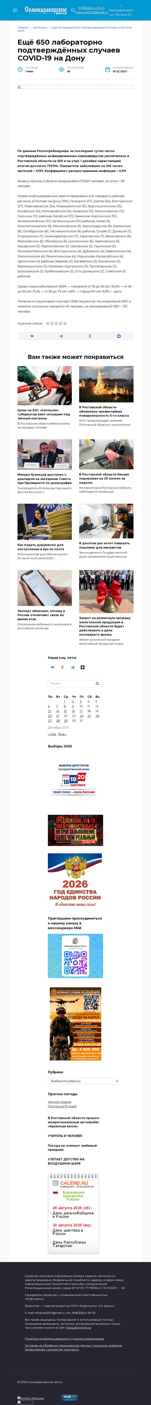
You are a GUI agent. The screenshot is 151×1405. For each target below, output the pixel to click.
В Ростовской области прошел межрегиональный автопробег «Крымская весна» (73, 1122)
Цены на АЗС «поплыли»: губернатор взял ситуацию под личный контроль (43, 414)
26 (97, 716)
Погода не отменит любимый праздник (72, 1147)
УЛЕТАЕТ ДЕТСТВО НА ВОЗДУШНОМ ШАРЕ (66, 1161)
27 (50, 721)
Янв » (62, 734)
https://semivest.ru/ (78, 1327)
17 (81, 711)
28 (58, 721)
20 (50, 716)
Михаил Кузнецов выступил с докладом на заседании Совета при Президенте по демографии (44, 479)
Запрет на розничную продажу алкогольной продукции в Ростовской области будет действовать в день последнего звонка (105, 626)
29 (66, 721)
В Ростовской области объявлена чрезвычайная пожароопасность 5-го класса (104, 411)
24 (81, 716)
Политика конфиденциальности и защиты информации (64, 1338)
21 (57, 716)
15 (65, 711)
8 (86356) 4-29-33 (92, 8)
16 (73, 711)
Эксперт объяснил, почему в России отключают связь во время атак (41, 615)
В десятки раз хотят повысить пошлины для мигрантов (104, 545)
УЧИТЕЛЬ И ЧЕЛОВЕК (65, 1136)
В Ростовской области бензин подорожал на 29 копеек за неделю (104, 478)
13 (49, 711)
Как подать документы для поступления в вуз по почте (40, 547)
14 (57, 711)
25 (89, 716)
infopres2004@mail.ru (91, 12)
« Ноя (52, 734)
